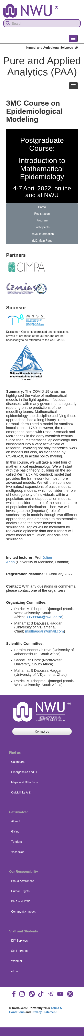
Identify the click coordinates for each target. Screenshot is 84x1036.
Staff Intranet (19, 951)
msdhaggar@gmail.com (44, 631)
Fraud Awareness (22, 881)
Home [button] (42, 207)
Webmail (16, 961)
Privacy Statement (44, 1012)
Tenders (16, 841)
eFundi (15, 971)
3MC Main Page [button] (42, 240)
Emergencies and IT (24, 772)
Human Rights (20, 891)
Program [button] (42, 220)
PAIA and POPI (21, 901)
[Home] (30, 11)
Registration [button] (42, 213)
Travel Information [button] (42, 234)
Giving (15, 831)
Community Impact (23, 911)
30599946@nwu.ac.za (44, 617)
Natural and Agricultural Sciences (50, 47)
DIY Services (19, 940)
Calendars (17, 762)
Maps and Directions (24, 782)
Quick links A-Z (21, 792)
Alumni (15, 821)
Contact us (42, 731)
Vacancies (17, 852)
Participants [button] (42, 227)
